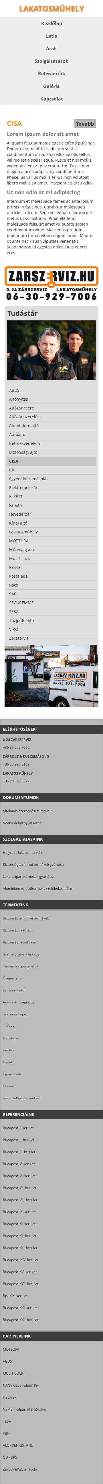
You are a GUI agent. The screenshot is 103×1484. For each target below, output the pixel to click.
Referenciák (51, 74)
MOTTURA (11, 1349)
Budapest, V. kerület (19, 1163)
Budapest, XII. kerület (19, 1235)
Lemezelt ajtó (13, 990)
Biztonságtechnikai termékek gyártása (33, 864)
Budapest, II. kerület (18, 1139)
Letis (51, 36)
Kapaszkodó (12, 1074)
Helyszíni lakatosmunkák (22, 852)
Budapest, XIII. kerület (20, 1247)
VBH (6, 1433)
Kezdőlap (51, 23)
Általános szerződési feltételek (27, 810)
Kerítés (8, 1050)
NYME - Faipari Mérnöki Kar (25, 1409)
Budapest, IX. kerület (19, 1211)
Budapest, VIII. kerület (20, 1199)
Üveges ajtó (12, 978)
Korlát (7, 1062)
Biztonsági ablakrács (19, 942)
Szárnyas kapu (14, 1014)
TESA (7, 1421)
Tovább (85, 123)
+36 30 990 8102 (16, 764)
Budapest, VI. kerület (19, 1175)
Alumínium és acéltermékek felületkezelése (37, 888)
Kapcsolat (51, 99)
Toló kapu (10, 1026)
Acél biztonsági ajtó (18, 1002)
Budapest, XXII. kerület (20, 1319)
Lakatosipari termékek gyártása (28, 876)
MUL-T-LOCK (13, 1373)
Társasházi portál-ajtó (20, 966)
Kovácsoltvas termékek (21, 1098)
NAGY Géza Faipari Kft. (21, 1385)
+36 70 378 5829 (16, 781)
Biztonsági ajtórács (18, 930)
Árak (51, 48)
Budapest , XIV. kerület (20, 1259)
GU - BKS (10, 1457)
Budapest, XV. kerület (20, 1271)
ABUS (7, 1361)
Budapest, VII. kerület (19, 1187)
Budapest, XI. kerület (19, 1223)
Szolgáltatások (51, 61)
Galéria (51, 86)
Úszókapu (11, 1038)
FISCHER (9, 1397)
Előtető (8, 1086)
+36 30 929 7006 (16, 747)
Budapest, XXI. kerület (20, 1307)
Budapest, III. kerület (19, 1151)
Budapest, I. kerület (18, 1127)
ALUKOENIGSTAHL (18, 1445)
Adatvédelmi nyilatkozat (22, 822)
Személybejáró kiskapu (21, 954)
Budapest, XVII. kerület (20, 1283)
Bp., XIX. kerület (15, 1295)
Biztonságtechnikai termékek (26, 918)
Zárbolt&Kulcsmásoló (20, 1469)
